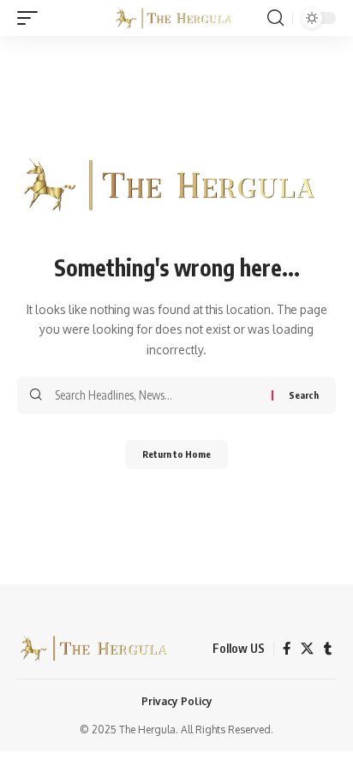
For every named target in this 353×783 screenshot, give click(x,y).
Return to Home (176, 454)
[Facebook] (286, 649)
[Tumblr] (328, 649)
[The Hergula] (177, 18)
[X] (307, 649)
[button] (31, 18)
